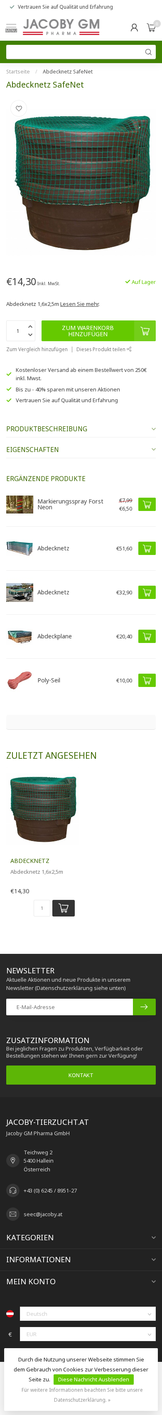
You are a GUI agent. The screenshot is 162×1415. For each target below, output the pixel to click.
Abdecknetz (29, 860)
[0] (151, 27)
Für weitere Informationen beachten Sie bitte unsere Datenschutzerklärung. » (82, 1394)
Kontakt (81, 1075)
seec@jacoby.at (43, 1214)
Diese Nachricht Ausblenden (93, 1379)
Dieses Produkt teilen (101, 349)
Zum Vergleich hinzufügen (37, 349)
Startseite (18, 71)
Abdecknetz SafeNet (68, 71)
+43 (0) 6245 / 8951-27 (50, 1190)
